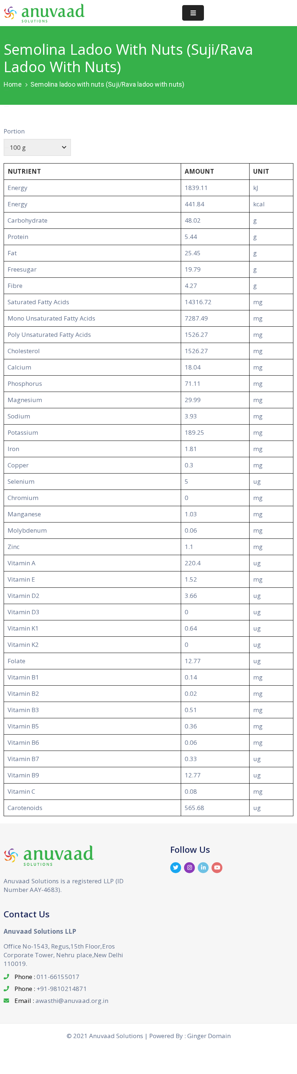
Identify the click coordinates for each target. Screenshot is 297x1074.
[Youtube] (217, 867)
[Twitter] (175, 867)
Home (13, 84)
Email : (61, 1000)
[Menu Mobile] (193, 13)
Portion (14, 131)
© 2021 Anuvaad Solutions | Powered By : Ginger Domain (149, 1036)
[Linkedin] (203, 867)
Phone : (46, 976)
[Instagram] (189, 867)
